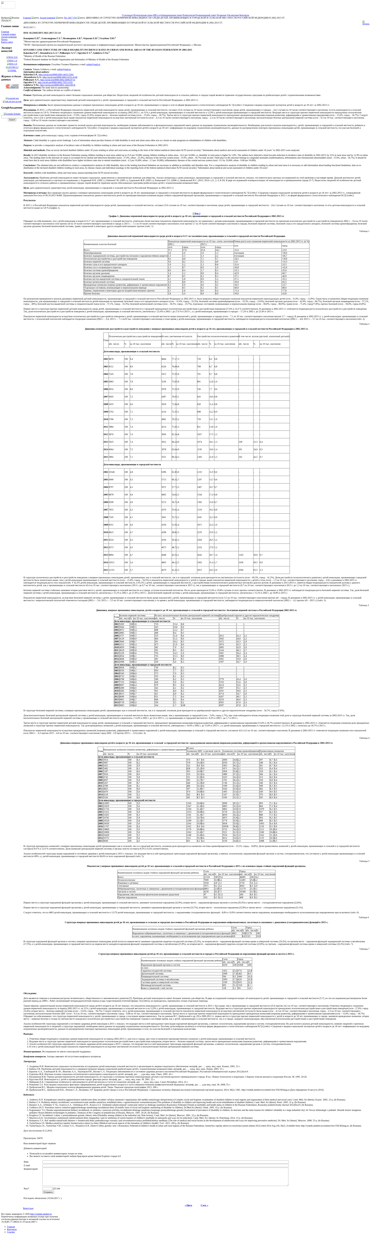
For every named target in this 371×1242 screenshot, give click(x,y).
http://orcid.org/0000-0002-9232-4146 (60, 77)
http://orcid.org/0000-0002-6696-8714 (57, 80)
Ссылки (11, 1232)
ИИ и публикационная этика (167, 15)
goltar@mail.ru (93, 64)
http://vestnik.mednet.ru (41, 1214)
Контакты (244, 15)
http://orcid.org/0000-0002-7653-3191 (55, 82)
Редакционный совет (205, 15)
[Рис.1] (196, 213)
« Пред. (188, 1205)
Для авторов (233, 15)
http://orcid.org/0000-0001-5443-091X (58, 85)
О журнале (127, 15)
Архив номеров (9, 37)
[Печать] (365, 22)
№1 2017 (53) (70, 18)
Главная (5, 31)
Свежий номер (8, 34)
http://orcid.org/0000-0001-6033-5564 (56, 74)
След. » (204, 1205)
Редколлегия (188, 15)
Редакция (221, 15)
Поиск (4, 39)
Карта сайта (7, 42)
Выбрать (5, 18)
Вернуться (28, 1208)
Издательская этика (143, 15)
